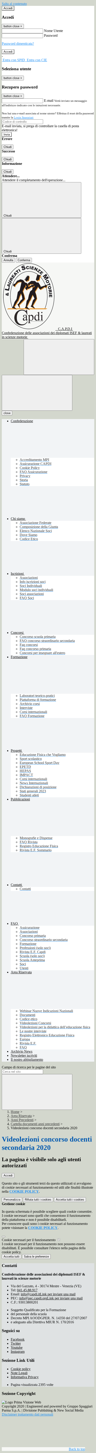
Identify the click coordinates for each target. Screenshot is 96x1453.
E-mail (48, 100)
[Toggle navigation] (37, 393)
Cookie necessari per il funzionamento (29, 1240)
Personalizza (12, 1199)
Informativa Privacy (25, 1377)
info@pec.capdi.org (51, 1298)
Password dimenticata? (18, 43)
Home (15, 1112)
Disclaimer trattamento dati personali (27, 1414)
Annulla (8, 260)
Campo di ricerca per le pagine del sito (29, 1067)
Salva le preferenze (36, 1256)
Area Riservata (21, 1116)
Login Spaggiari (23, 117)
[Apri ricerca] (59, 357)
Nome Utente (53, 31)
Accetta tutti (70, 1199)
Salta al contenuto (14, 4)
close (7, 413)
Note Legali (19, 1373)
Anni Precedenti (22, 1120)
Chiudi (8, 147)
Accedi (8, 8)
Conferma (24, 260)
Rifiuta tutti (38, 1199)
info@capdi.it (48, 1294)
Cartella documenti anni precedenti (35, 1124)
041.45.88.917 (27, 1290)
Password (51, 35)
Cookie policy (21, 1369)
